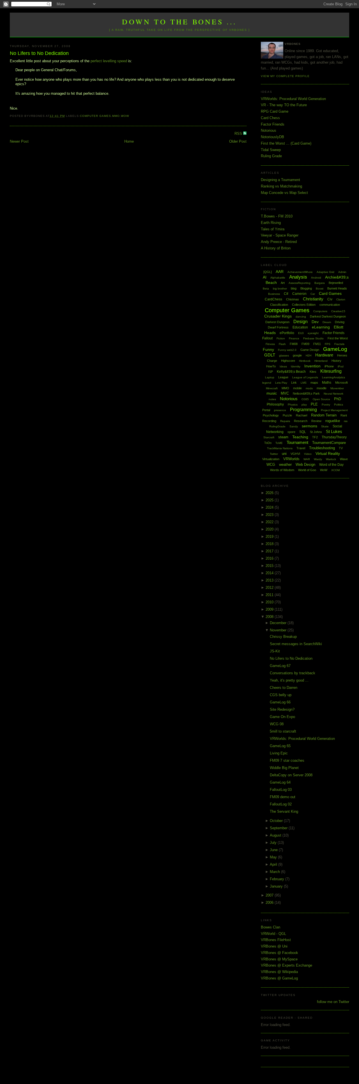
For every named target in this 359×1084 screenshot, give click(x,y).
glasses (284, 355)
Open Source (321, 399)
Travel (300, 448)
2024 (270, 507)
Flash (282, 344)
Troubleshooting (322, 448)
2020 (270, 529)
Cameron (299, 294)
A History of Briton (276, 248)
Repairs (285, 421)
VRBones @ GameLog (279, 978)
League (283, 377)
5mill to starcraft (283, 731)
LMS (304, 382)
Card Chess (270, 118)
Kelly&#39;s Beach (291, 372)
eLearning (321, 327)
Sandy (293, 426)
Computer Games (95, 115)
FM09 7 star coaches (287, 760)
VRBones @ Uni (274, 946)
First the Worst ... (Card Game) (286, 143)
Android (316, 277)
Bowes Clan (270, 927)
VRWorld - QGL (273, 934)
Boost (319, 288)
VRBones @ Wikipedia (279, 972)
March (275, 872)
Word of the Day (331, 465)
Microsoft (341, 382)
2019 (270, 536)
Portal (266, 410)
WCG (270, 464)
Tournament (297, 442)
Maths (326, 383)
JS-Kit (275, 651)
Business (274, 293)
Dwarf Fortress (278, 327)
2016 (270, 558)
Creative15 (338, 311)
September (279, 828)
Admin (342, 272)
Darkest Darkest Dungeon (328, 316)
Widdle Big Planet (284, 768)
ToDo (267, 442)
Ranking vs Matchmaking (281, 186)
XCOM (335, 470)
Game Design (309, 349)
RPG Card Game (274, 111)
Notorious (268, 130)
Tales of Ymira (272, 229)
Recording (269, 421)
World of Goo (307, 470)
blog (293, 288)
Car (312, 293)
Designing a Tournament (280, 180)
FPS (327, 344)
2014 (270, 573)
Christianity (313, 299)
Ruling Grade (271, 156)
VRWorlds (291, 459)
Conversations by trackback (292, 673)
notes (272, 399)
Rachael (301, 415)
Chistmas (292, 299)
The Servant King (284, 811)
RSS (238, 133)
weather (285, 464)
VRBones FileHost (276, 940)
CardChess (273, 299)
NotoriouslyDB (272, 137)
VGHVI (295, 453)
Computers (320, 311)
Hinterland (321, 360)
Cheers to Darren (283, 687)
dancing (301, 316)
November (278, 630)
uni (284, 453)
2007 (270, 895)
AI (264, 277)
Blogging (306, 288)
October (277, 821)
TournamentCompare (329, 443)
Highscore (288, 360)
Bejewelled (336, 282)
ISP (270, 371)
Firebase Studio (313, 338)
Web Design (305, 464)
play (304, 404)
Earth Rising (271, 223)
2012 (270, 587)
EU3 (301, 333)
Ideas (283, 366)
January (277, 886)
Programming (303, 409)
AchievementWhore (300, 272)
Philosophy (275, 404)
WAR (306, 459)
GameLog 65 (280, 746)
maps (314, 382)
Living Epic (279, 753)
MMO (116, 115)
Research (300, 421)
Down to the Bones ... (179, 21)
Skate (325, 426)
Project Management (334, 410)
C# (286, 294)
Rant (343, 415)
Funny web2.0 (287, 349)
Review (316, 421)
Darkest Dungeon (277, 322)
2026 (270, 493)
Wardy (318, 459)
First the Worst (338, 338)
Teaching (300, 437)
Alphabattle (277, 277)
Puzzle (287, 415)
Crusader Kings (278, 316)
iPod (341, 366)
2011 (270, 595)
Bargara (319, 282)
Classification (279, 304)
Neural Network (333, 393)
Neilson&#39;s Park (306, 393)
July (274, 842)
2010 (270, 602)
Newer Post (19, 141)
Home (129, 141)
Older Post (238, 141)
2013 (270, 580)
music (271, 393)
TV (341, 448)
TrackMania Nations (280, 448)
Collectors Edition (304, 304)
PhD (337, 399)
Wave (344, 459)
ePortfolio (287, 333)
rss (346, 421)
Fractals (339, 344)
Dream (327, 322)
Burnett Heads (337, 288)
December (278, 623)
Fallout (267, 338)
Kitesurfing (331, 371)
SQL (302, 432)
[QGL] (267, 272)
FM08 (294, 344)
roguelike (332, 421)
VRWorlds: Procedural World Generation (293, 99)
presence (280, 410)
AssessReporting (299, 282)
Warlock (331, 459)
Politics (338, 404)
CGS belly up (280, 695)
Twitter (274, 453)
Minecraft (272, 388)
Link (294, 382)
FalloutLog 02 (281, 804)
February (277, 879)
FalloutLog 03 (281, 789)
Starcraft (268, 437)
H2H (308, 355)
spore (291, 432)
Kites (313, 371)
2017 (270, 551)
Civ (329, 299)
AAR (280, 271)
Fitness (270, 344)
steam (283, 437)
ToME (279, 442)
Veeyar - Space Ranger (279, 235)
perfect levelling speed (109, 61)
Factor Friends (272, 124)
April (274, 864)
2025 (270, 500)
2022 (270, 522)
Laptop (269, 377)
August (276, 835)
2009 (270, 609)
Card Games (330, 293)
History (336, 360)
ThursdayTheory (334, 437)
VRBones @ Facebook (279, 953)
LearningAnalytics (333, 377)
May (274, 857)
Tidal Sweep (271, 150)
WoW (125, 115)
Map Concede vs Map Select (284, 193)
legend (266, 382)
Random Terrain (324, 415)
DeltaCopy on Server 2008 (291, 775)
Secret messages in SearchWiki (296, 644)
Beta (266, 288)
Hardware (324, 355)
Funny (268, 349)
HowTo (271, 366)
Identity (295, 366)
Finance (294, 338)
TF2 (315, 437)
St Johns (316, 432)
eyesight (313, 333)
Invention (312, 366)
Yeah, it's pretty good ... (289, 680)
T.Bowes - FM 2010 (277, 216)
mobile (297, 388)
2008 (270, 617)
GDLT (269, 355)
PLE (314, 404)
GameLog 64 (280, 782)
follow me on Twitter (333, 1002)
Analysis (298, 277)
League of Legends (305, 377)
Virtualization (270, 459)
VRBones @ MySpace (279, 959)
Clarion (340, 299)
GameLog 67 (280, 666)
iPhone (329, 366)
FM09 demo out (282, 797)
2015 (270, 566)
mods (309, 388)
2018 (270, 544)
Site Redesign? (282, 709)
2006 (270, 902)
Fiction (281, 338)
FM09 (305, 344)
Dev (315, 321)
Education (300, 327)
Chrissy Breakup (283, 636)
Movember (337, 388)
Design (300, 321)
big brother (280, 288)
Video (308, 453)
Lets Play (281, 382)
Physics (293, 404)
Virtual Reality (328, 453)
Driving (339, 322)
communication (329, 304)
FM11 (317, 344)
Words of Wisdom (282, 470)
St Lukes (334, 431)
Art (283, 282)
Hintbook (304, 360)
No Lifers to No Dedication (39, 53)
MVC (285, 393)
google (297, 355)
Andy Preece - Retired (279, 242)
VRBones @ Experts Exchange (286, 965)
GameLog (335, 349)
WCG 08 (277, 724)
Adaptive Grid (325, 272)
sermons (309, 426)
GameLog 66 (280, 702)
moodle (321, 388)
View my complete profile (285, 76)
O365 (305, 399)
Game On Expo (282, 717)
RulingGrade (277, 426)
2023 (270, 515)
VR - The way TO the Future (284, 105)
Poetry (326, 404)
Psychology (271, 415)
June (274, 850)
